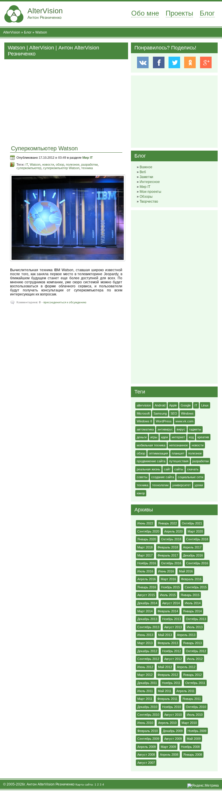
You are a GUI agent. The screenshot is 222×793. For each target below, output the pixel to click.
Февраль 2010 (147, 731)
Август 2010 (173, 714)
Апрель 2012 (186, 667)
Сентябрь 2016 (197, 563)
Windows (187, 413)
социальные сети (190, 477)
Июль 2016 (145, 571)
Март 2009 (168, 746)
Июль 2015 (168, 595)
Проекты (179, 13)
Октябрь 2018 (171, 539)
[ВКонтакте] (142, 62)
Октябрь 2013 (196, 619)
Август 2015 (146, 595)
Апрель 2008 (169, 754)
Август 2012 (173, 659)
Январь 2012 (192, 674)
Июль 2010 (195, 714)
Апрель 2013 (186, 635)
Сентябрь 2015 (196, 587)
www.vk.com (184, 421)
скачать (193, 469)
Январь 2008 (192, 754)
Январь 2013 (192, 643)
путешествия (178, 461)
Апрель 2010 (167, 722)
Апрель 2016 (146, 579)
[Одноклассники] (190, 62)
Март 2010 (189, 722)
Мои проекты (150, 192)
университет (181, 485)
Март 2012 (145, 674)
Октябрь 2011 (195, 683)
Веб (143, 172)
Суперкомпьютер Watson (44, 148)
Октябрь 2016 (171, 563)
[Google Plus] (205, 62)
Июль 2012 (195, 659)
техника (87, 168)
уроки (199, 485)
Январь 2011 (191, 698)
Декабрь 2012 (147, 651)
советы (142, 477)
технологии (160, 485)
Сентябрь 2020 (148, 531)
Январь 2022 (167, 523)
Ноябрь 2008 (190, 746)
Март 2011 (144, 698)
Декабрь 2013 (147, 619)
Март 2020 (195, 531)
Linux (205, 405)
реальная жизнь (148, 469)
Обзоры (146, 197)
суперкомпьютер (28, 168)
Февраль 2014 (168, 611)
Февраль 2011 (167, 698)
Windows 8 (144, 421)
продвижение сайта (151, 461)
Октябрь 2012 (196, 651)
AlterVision (45, 13)
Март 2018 (145, 547)
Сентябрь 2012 (148, 659)
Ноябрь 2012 (171, 651)
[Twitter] (174, 62)
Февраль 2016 (191, 579)
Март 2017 (145, 555)
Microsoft (143, 413)
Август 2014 (171, 603)
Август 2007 (146, 762)
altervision (144, 405)
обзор (60, 164)
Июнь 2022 (145, 523)
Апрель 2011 (185, 691)
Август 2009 (173, 738)
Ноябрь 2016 (146, 563)
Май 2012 (165, 667)
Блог (207, 13)
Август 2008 (146, 754)
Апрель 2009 (146, 746)
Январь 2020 (146, 539)
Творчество (149, 201)
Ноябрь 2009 (197, 731)
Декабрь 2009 (173, 731)
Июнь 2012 (145, 667)
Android (160, 405)
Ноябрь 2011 (171, 683)
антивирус (165, 429)
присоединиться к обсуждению (64, 302)
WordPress (164, 421)
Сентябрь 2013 (148, 627)
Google (186, 405)
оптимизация (158, 453)
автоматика (145, 429)
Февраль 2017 (168, 555)
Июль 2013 (195, 627)
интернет (178, 437)
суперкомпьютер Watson (61, 168)
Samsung (160, 413)
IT (26, 164)
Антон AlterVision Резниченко (51, 784)
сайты (178, 469)
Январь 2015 (190, 595)
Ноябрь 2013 (171, 619)
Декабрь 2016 (193, 555)
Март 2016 (168, 579)
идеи (164, 437)
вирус (181, 429)
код (191, 437)
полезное (72, 164)
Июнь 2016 (166, 571)
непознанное (178, 445)
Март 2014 (145, 611)
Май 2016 (186, 571)
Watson (41, 32)
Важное (146, 167)
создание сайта (162, 477)
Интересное (150, 182)
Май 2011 (164, 691)
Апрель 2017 (192, 547)
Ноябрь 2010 (171, 707)
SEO (174, 413)
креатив (203, 437)
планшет (178, 453)
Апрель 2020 (173, 531)
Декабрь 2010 (147, 707)
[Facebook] (158, 62)
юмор (141, 493)
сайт (167, 469)
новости (48, 164)
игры (153, 437)
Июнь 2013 (145, 635)
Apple (173, 405)
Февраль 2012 (168, 674)
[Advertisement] (66, 99)
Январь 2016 (146, 587)
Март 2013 (145, 643)
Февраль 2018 (168, 547)
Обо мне (145, 13)
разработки (89, 164)
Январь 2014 (192, 611)
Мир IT (87, 157)
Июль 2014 (193, 603)
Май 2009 (194, 738)
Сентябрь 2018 (197, 539)
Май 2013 (165, 635)
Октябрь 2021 (192, 523)
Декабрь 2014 (147, 603)
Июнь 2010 (145, 722)
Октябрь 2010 (196, 707)
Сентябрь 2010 (148, 714)
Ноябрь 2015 (170, 587)
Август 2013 (173, 627)
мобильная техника (151, 445)
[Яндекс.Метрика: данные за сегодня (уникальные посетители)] (203, 785)
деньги (142, 437)
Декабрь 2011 (147, 683)
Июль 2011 (145, 691)
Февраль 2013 (168, 643)
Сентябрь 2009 (148, 738)
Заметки (146, 177)
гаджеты (195, 429)
